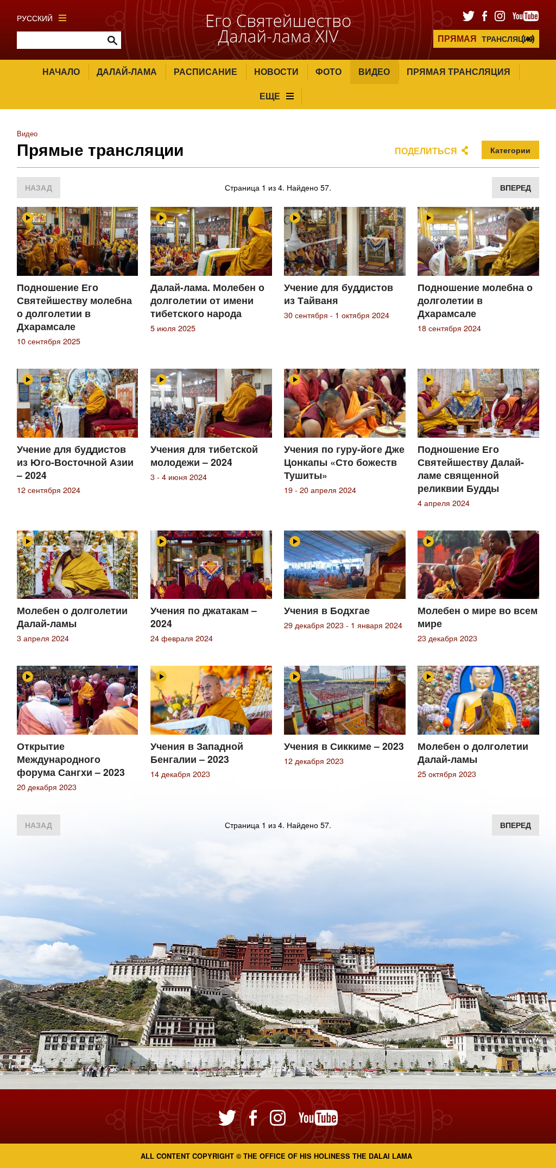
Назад (38, 187)
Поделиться (426, 150)
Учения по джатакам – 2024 (203, 616)
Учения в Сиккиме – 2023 (344, 746)
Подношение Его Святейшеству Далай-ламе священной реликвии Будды (471, 468)
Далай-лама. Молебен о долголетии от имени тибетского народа (207, 300)
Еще (270, 96)
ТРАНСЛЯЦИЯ (486, 38)
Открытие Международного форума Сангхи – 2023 (71, 759)
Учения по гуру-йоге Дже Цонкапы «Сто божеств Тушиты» (344, 462)
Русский (35, 17)
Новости (276, 71)
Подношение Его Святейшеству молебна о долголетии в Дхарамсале (74, 306)
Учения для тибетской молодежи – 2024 (204, 455)
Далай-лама (127, 71)
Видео (374, 71)
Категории (510, 149)
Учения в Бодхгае (327, 610)
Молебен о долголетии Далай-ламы (72, 616)
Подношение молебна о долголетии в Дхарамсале (475, 300)
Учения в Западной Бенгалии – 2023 (196, 752)
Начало (61, 71)
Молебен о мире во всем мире (478, 616)
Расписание (205, 71)
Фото (328, 71)
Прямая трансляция (458, 71)
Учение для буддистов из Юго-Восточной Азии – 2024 (75, 462)
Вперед (515, 187)
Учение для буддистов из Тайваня (338, 293)
